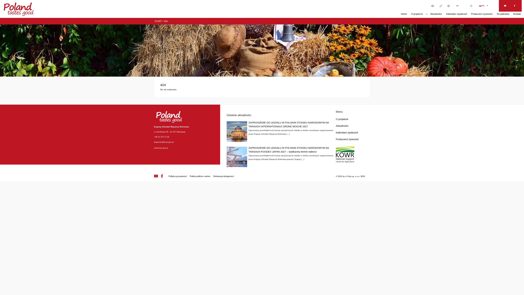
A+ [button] (457, 6)
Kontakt (517, 14)
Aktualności (436, 14)
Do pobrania (503, 14)
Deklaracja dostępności (223, 176)
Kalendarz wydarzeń (456, 14)
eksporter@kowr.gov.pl (164, 142)
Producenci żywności (482, 14)
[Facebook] (514, 6)
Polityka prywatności (178, 176)
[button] (432, 6)
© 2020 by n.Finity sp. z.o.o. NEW (350, 176)
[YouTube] (505, 6)
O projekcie (417, 14)
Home (404, 14)
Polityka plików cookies (200, 176)
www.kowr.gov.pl (161, 148)
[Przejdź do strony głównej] (18, 9)
